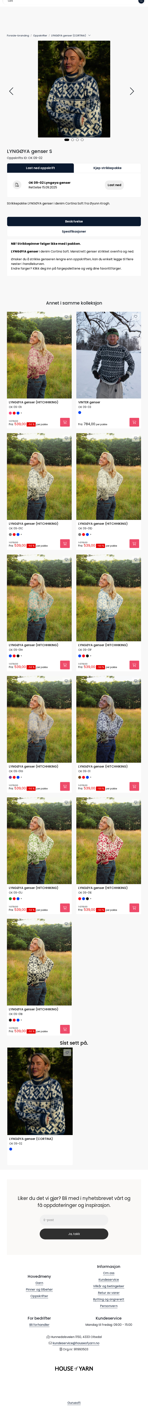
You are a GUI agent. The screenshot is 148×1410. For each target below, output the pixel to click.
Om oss (108, 1273)
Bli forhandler (39, 1324)
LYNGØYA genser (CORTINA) (31, 1139)
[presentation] (12, 91)
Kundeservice (108, 1279)
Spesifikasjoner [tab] (74, 231)
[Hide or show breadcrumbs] (89, 35)
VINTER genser (89, 402)
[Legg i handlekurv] (65, 422)
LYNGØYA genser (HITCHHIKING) (33, 402)
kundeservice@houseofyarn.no (76, 1343)
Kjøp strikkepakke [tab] (107, 168)
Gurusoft (74, 1403)
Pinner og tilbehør (39, 1289)
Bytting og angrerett (108, 1299)
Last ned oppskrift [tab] (40, 168)
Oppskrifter (39, 1296)
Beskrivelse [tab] (74, 221)
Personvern (109, 1306)
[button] (66, 140)
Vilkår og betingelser (108, 1286)
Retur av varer (109, 1293)
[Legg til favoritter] (66, 316)
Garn (39, 1283)
